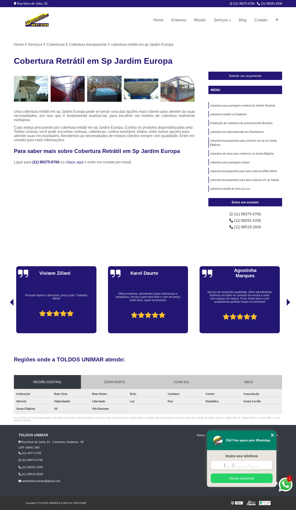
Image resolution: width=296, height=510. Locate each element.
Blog (243, 20)
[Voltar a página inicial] (37, 20)
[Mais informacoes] (277, 20)
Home (158, 20)
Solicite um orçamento (245, 76)
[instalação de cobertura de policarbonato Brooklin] (31, 89)
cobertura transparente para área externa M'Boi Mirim (243, 171)
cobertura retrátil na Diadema (228, 114)
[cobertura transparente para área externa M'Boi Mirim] (177, 89)
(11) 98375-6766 (243, 3)
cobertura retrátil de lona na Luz (230, 188)
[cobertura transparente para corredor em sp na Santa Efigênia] (68, 89)
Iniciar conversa (242, 478)
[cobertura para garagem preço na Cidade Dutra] (141, 89)
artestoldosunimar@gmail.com (40, 481)
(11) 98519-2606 (247, 227)
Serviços (221, 20)
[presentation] (5, 320)
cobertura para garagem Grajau (230, 162)
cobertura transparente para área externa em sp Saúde (244, 180)
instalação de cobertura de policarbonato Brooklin (241, 123)
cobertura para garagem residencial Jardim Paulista (242, 105)
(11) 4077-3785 (31, 453)
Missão (200, 20)
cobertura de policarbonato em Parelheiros (237, 132)
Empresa (178, 20)
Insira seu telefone (242, 456)
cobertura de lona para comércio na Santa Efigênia (242, 153)
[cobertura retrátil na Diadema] (104, 89)
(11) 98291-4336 (271, 3)
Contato (260, 20)
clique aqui (74, 162)
